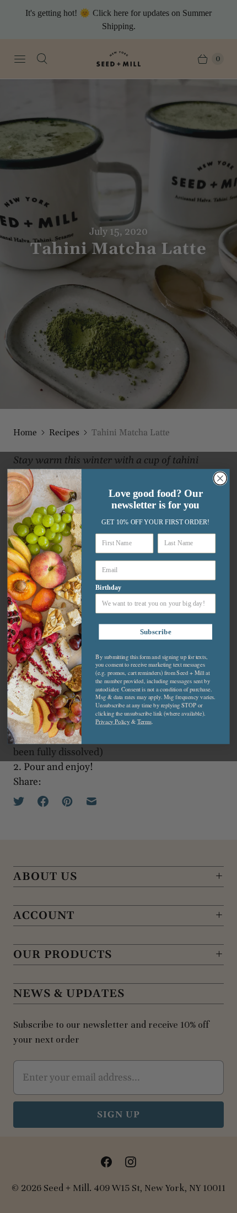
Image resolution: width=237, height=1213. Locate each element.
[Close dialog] (220, 478)
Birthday (108, 587)
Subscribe (155, 632)
